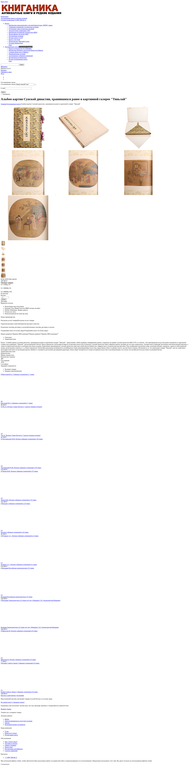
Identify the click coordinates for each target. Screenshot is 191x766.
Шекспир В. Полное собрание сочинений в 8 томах (18, 659)
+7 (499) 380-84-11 (11, 757)
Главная (3, 104)
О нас (7, 731)
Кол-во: (3, 295)
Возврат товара (6, 709)
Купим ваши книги (11, 735)
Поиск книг (9, 747)
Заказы (7, 723)
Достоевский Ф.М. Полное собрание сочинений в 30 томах (21, 468)
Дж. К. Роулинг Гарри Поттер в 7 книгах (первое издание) (20, 435)
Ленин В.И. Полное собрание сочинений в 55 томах (18, 500)
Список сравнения (11, 751)
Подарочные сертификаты (14, 749)
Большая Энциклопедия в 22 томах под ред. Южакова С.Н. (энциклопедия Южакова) (30, 627)
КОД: (2, 279)
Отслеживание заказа (8, 84)
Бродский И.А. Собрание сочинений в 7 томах (17, 403)
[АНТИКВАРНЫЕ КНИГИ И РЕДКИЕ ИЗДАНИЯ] (31, 15)
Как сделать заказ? (11, 742)
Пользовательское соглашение (15, 724)
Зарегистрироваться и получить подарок (18, 721)
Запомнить (6, 94)
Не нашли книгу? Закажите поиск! (12, 702)
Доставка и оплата (11, 743)
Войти (7, 719)
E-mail (3, 88)
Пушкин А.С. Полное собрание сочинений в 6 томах (19, 564)
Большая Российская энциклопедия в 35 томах (16, 597)
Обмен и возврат (10, 745)
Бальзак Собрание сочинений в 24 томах (14, 532)
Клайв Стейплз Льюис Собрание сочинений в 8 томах (19, 692)
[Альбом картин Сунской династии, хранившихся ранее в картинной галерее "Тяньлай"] (28, 149)
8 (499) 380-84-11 (13, 20)
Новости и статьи (11, 733)
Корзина (3, 70)
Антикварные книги (14, 104)
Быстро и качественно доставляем (12, 695)
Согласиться (5, 764)
